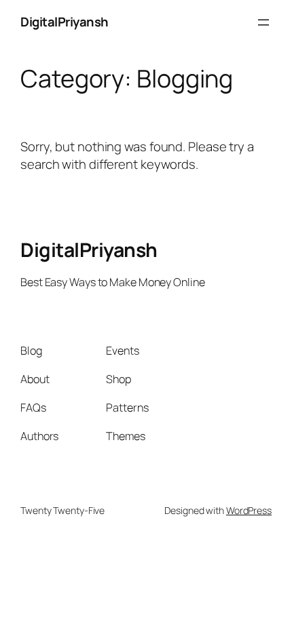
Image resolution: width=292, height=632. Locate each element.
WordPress (249, 510)
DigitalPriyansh (64, 22)
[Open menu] (263, 22)
